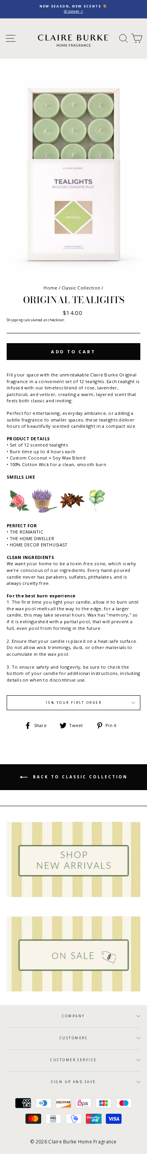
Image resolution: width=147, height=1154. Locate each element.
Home (50, 288)
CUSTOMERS (73, 1038)
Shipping (15, 319)
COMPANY (73, 1016)
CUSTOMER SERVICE (73, 1060)
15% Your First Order (73, 702)
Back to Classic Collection (79, 777)
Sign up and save (73, 1082)
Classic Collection (81, 288)
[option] (73, 9)
